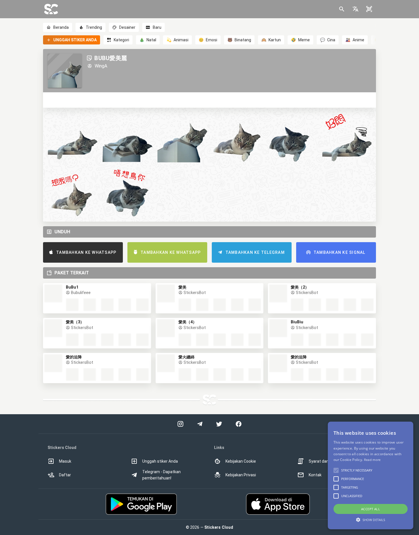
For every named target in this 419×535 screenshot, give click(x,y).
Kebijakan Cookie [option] (240, 461)
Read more (372, 460)
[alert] (370, 475)
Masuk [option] (65, 461)
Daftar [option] (65, 475)
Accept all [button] (370, 509)
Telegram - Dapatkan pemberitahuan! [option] (161, 474)
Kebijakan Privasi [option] (240, 475)
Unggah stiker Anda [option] (160, 461)
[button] (355, 9)
